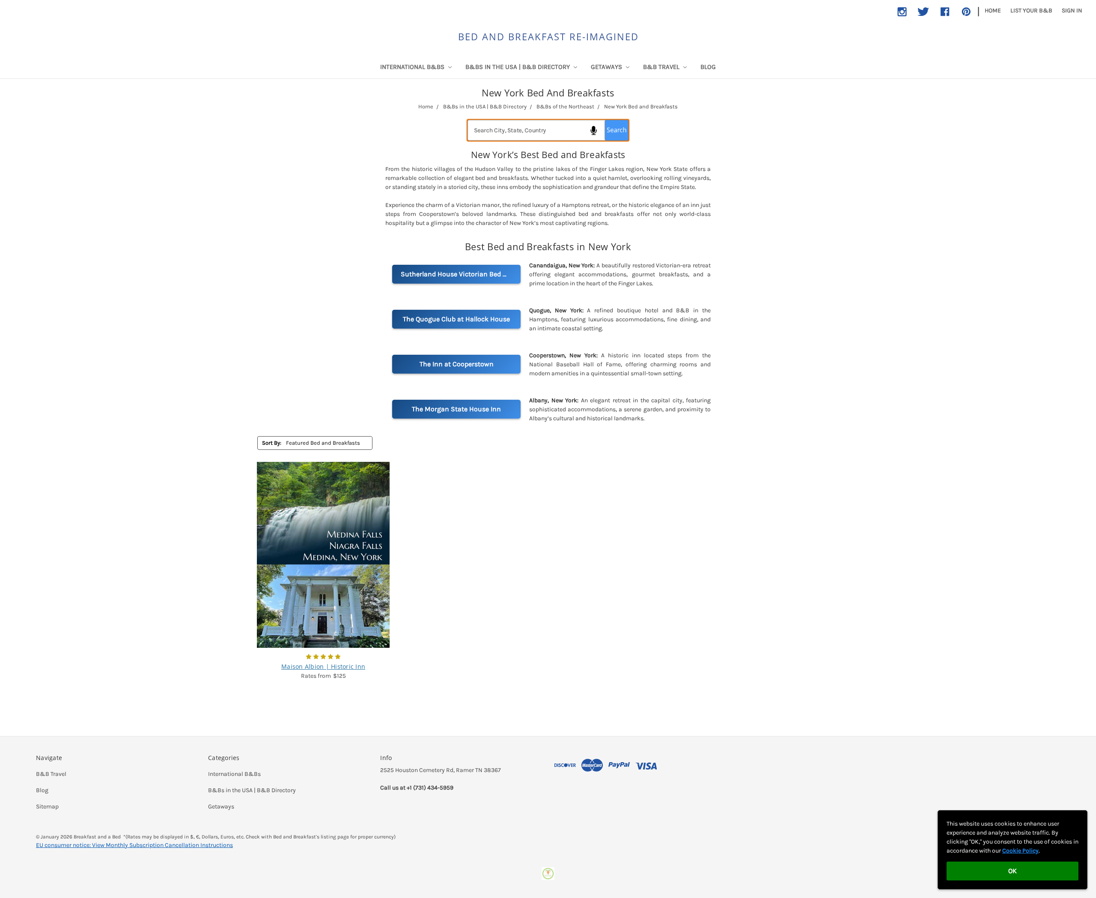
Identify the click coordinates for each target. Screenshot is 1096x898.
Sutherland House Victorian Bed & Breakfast (461, 274)
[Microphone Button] (593, 131)
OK (1012, 871)
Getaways (607, 67)
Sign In (1072, 10)
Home (993, 10)
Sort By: (271, 443)
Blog (708, 67)
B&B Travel (662, 67)
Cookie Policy (1020, 850)
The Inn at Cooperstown (457, 364)
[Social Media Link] (902, 11)
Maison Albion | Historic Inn (323, 666)
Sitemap (47, 806)
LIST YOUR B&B (1031, 10)
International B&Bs (413, 67)
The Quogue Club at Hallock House (456, 319)
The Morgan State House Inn (456, 409)
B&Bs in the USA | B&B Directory (518, 67)
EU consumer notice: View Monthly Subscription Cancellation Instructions (134, 845)
